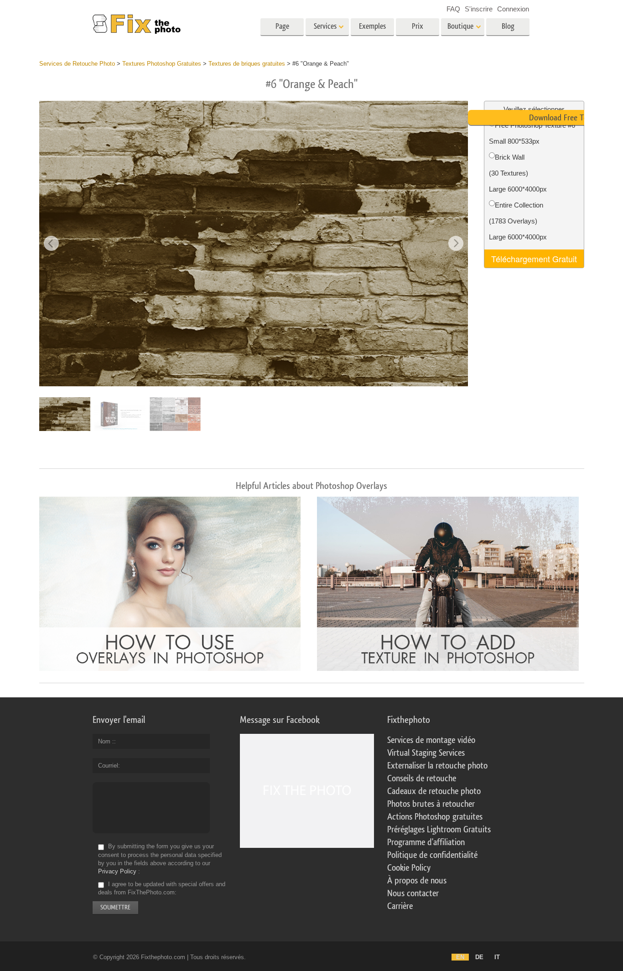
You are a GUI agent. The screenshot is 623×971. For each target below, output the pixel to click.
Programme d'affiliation (426, 842)
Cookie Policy (409, 867)
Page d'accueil (282, 29)
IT (497, 957)
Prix (417, 26)
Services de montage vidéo (431, 740)
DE (479, 957)
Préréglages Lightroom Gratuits (439, 829)
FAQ (453, 9)
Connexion (513, 9)
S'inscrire (479, 9)
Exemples (372, 26)
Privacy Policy (117, 871)
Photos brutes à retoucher (431, 804)
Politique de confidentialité (432, 855)
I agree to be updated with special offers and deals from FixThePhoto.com (161, 888)
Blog (508, 26)
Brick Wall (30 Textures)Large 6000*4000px (518, 173)
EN (460, 957)
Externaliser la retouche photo (437, 765)
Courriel (108, 765)
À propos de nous (416, 880)
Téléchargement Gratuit (534, 259)
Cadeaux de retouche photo (434, 791)
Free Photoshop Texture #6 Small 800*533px (532, 133)
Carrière (400, 906)
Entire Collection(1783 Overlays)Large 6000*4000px (518, 221)
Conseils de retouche (421, 778)
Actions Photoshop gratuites (435, 816)
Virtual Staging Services (426, 753)
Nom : (106, 741)
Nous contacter (413, 893)
